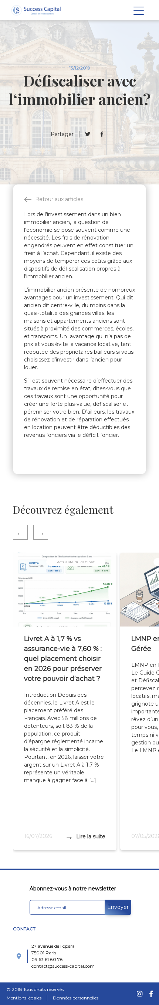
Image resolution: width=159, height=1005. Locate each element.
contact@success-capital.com (63, 966)
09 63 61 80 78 (47, 959)
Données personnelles (75, 998)
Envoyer (118, 907)
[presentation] (23, 532)
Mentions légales (24, 998)
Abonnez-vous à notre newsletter (73, 888)
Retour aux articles (59, 199)
